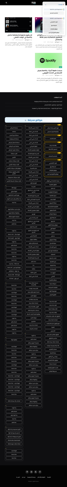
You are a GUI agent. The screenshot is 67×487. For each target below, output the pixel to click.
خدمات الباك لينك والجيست (33, 284)
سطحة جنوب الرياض (14, 150)
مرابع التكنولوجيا (53, 192)
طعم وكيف (53, 269)
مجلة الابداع (53, 243)
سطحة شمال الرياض (14, 142)
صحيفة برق (53, 167)
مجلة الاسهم (53, 203)
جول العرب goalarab (14, 195)
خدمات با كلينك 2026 (33, 310)
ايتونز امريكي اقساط (33, 207)
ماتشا (33, 269)
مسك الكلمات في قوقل (53, 181)
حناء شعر (33, 261)
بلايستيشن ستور (33, 243)
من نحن (23, 477)
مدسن (53, 236)
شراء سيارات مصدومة (14, 177)
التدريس (53, 331)
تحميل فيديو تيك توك (14, 433)
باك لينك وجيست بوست (53, 346)
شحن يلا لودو (33, 227)
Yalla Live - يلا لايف (14, 264)
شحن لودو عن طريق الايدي (33, 231)
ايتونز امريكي (33, 146)
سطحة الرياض (14, 128)
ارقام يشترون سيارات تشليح (14, 173)
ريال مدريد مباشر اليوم (14, 209)
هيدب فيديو (53, 258)
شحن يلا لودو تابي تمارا (33, 199)
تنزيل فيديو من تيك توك (14, 429)
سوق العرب (33, 296)
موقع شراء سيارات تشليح (14, 168)
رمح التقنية (53, 262)
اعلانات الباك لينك (53, 320)
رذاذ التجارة (53, 265)
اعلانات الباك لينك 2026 (53, 342)
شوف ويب (53, 199)
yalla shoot (33, 339)
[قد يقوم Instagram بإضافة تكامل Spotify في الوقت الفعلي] (18, 25)
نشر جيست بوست (33, 288)
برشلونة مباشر (33, 347)
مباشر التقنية (53, 280)
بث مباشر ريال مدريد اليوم (14, 199)
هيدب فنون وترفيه (53, 368)
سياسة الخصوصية (31, 477)
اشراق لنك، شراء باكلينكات (53, 316)
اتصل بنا (18, 477)
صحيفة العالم (53, 371)
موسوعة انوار (53, 291)
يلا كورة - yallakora (14, 271)
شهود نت (52, 273)
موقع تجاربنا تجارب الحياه (33, 314)
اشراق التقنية (53, 185)
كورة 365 (14, 188)
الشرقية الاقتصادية (53, 207)
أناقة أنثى (53, 229)
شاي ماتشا (33, 272)
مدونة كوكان (53, 214)
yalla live (14, 224)
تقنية (30, 31)
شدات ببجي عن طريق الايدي (33, 191)
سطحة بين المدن (14, 135)
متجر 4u (33, 187)
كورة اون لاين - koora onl (14, 267)
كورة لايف (14, 292)
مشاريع (33, 321)
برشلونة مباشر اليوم (14, 213)
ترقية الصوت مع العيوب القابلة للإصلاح (53, 105)
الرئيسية (49, 477)
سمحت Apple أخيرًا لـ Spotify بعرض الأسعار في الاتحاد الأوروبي (49, 71)
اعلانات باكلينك (33, 329)
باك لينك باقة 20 (33, 299)
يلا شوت (33, 335)
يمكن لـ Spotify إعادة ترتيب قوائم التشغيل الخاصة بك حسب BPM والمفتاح (49, 37)
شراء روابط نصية (53, 309)
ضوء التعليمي (53, 163)
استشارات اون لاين (53, 251)
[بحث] (6, 2)
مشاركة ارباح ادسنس (53, 132)
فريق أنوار (57, 42)
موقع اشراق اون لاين (53, 174)
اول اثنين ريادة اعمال (53, 128)
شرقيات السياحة (53, 287)
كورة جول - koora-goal (14, 238)
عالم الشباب (53, 138)
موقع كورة (14, 340)
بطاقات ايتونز (33, 239)
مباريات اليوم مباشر (33, 343)
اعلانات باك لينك (33, 325)
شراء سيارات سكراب (14, 161)
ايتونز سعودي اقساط (33, 150)
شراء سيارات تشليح (14, 165)
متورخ (53, 232)
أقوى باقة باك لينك (33, 307)
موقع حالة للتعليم (53, 360)
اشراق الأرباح (53, 295)
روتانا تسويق (53, 240)
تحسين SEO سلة (53, 149)
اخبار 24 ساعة (52, 364)
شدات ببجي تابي (33, 139)
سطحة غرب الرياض (14, 146)
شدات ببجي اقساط (33, 128)
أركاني (53, 276)
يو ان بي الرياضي (53, 357)
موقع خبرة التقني (53, 225)
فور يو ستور (33, 183)
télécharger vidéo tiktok (14, 444)
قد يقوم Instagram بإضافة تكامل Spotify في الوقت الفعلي (20, 36)
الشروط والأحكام (41, 477)
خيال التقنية (53, 196)
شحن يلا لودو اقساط (33, 154)
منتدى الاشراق (53, 338)
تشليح (14, 157)
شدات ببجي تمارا (33, 131)
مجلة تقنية (53, 353)
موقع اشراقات (53, 170)
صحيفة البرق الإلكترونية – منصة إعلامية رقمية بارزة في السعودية (47, 108)
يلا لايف (14, 202)
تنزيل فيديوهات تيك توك (14, 437)
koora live (14, 249)
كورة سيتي (14, 191)
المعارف (53, 254)
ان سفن (53, 188)
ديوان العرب (33, 318)
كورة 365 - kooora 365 (14, 275)
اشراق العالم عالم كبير (53, 335)
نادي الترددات (53, 247)
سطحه (14, 131)
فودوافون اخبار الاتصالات (53, 323)
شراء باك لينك (53, 301)
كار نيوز (53, 221)
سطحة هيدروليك (14, 139)
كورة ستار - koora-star (14, 234)
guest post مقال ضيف (33, 292)
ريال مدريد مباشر (33, 350)
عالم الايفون (53, 210)
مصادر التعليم (53, 349)
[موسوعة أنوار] (33, 2)
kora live (14, 289)
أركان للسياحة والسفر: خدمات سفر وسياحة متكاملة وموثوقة (48, 101)
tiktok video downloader (14, 440)
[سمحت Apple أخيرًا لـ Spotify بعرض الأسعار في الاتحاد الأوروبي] (48, 60)
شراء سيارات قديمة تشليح (14, 181)
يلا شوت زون (14, 415)
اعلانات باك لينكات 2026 (14, 401)
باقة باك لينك (53, 145)
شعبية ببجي (33, 236)
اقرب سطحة (14, 154)
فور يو (33, 214)
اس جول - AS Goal (14, 278)
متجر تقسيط (33, 168)
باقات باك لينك (53, 312)
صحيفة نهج (53, 218)
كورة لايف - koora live (14, 376)
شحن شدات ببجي (33, 218)
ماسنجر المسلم (53, 156)
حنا (33, 265)
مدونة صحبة (53, 284)
